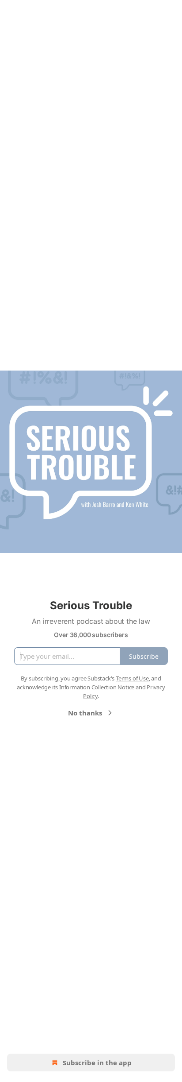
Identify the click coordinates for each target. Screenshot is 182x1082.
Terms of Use (132, 678)
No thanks (85, 712)
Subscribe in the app (97, 1062)
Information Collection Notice (96, 687)
